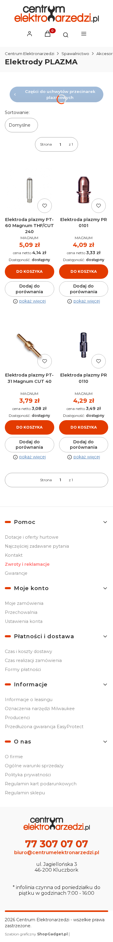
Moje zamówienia (24, 603)
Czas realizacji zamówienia (33, 660)
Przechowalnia (21, 612)
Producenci (17, 717)
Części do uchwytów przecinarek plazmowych (60, 94)
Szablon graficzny (36, 934)
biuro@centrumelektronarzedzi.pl (56, 852)
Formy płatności (23, 669)
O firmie (14, 756)
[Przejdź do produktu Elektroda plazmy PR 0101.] (83, 190)
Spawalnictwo (75, 53)
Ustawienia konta (23, 621)
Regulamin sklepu (25, 793)
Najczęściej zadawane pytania (37, 546)
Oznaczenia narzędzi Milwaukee (40, 708)
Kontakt (14, 555)
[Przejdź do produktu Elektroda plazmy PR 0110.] (83, 346)
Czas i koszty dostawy (28, 651)
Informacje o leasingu (28, 699)
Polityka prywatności (28, 774)
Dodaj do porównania (29, 288)
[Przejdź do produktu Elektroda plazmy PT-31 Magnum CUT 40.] (29, 346)
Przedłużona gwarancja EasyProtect (44, 726)
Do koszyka (29, 271)
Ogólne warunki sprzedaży (34, 765)
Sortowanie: (17, 112)
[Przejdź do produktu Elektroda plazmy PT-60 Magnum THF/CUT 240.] (29, 190)
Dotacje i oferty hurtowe (31, 537)
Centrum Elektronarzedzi (29, 53)
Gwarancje (16, 573)
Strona (46, 144)
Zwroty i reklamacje (27, 564)
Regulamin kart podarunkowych (41, 784)
